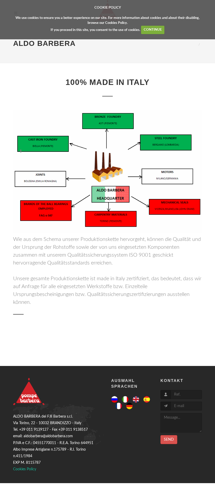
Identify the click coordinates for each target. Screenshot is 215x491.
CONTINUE (153, 29)
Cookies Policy (116, 23)
